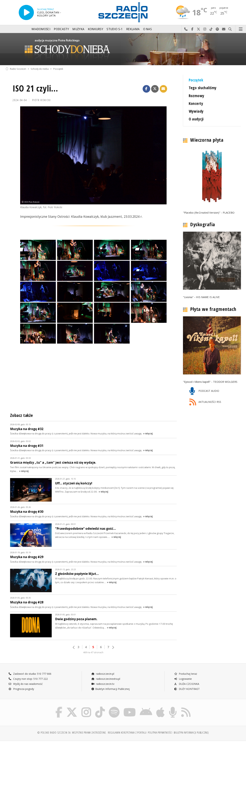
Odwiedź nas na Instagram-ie (205, 29)
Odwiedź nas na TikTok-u (211, 29)
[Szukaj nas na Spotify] (114, 707)
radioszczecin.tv (104, 684)
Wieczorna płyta (206, 140)
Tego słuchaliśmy (203, 87)
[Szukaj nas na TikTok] (100, 707)
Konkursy (95, 29)
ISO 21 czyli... (35, 88)
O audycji (196, 119)
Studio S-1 (115, 29)
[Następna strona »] (113, 647)
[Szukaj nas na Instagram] (86, 707)
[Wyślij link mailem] (163, 89)
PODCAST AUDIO (208, 391)
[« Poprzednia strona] (74, 647)
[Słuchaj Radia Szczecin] (26, 12)
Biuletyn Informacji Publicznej (112, 689)
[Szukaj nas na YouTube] (130, 707)
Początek (58, 68)
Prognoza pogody (23, 689)
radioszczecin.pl (104, 673)
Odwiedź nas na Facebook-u (192, 29)
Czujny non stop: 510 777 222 (30, 678)
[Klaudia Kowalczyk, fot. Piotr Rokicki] (93, 155)
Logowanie (185, 678)
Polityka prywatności (160, 732)
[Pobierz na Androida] (146, 707)
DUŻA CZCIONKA (188, 684)
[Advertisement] (34, 768)
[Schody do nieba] (123, 49)
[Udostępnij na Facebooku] (146, 89)
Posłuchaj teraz (187, 673)
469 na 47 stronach (93, 652)
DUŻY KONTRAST (189, 689)
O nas (147, 29)
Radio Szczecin (18, 68)
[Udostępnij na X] (155, 89)
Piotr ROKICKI (41, 100)
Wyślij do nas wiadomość (224, 29)
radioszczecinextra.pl (107, 678)
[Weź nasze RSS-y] (186, 707)
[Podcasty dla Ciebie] (173, 707)
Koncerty (196, 103)
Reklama (133, 29)
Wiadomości (41, 29)
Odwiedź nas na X (198, 29)
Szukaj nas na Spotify (217, 29)
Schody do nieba (40, 68)
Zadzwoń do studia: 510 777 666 (31, 673)
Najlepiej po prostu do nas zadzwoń (186, 29)
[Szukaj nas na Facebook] (58, 707)
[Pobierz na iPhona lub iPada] (160, 707)
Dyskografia (202, 224)
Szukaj (230, 29)
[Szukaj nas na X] (71, 707)
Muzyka (78, 29)
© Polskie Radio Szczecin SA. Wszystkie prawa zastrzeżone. (71, 732)
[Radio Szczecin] (123, 12)
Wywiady (196, 111)
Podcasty (61, 29)
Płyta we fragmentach (213, 309)
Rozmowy (196, 95)
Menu (241, 29)
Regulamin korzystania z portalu (127, 732)
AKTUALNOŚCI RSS (209, 402)
